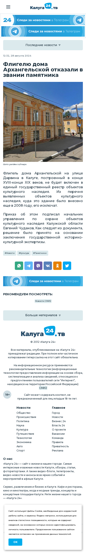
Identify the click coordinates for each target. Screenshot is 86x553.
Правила (57, 442)
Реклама (57, 450)
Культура (24, 253)
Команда (57, 438)
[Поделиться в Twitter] (67, 266)
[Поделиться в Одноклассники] (57, 266)
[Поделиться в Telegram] (29, 266)
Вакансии (58, 433)
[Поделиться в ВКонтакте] (48, 266)
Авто (19, 446)
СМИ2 (43, 387)
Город (56, 412)
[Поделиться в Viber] (38, 266)
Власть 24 (58, 425)
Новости (10, 253)
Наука (20, 425)
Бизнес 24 (59, 421)
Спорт (20, 450)
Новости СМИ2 (43, 301)
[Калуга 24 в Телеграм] (43, 20)
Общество (23, 412)
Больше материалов (41, 315)
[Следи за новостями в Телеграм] (43, 31)
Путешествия (25, 433)
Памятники (40, 253)
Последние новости (41, 45)
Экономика (23, 442)
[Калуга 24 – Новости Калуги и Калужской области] (44, 6)
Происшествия (26, 417)
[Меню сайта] (8, 6)
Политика (22, 421)
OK (15, 542)
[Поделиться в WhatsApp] (19, 266)
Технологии (24, 438)
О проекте (59, 429)
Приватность (60, 446)
